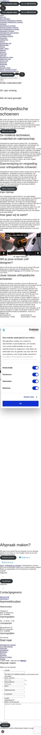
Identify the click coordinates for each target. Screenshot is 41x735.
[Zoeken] (3, 8)
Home (2, 565)
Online (9, 4)
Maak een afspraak (8, 131)
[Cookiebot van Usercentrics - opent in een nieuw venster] (29, 330)
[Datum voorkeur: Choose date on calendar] (26, 680)
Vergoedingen (6, 581)
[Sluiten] (2, 734)
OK (20, 404)
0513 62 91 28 (8, 562)
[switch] (35, 374)
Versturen (5, 725)
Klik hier (17, 271)
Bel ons (28, 4)
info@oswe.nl (25, 557)
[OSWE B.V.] (4, 1)
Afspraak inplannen (8, 557)
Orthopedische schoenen (13, 565)
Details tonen (29, 397)
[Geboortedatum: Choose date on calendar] (26, 684)
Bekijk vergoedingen (8, 189)
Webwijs (23, 661)
